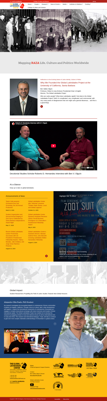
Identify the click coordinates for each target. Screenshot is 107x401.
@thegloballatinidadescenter (37, 388)
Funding (87, 4)
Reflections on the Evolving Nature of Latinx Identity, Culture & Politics (60, 79)
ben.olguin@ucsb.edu (35, 375)
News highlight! (80, 226)
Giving (31, 365)
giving (94, 1)
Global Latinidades (17, 6)
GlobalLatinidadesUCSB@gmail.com (17, 378)
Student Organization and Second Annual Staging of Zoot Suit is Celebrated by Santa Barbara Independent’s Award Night (15, 218)
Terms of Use (66, 399)
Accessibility (57, 399)
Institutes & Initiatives (76, 4)
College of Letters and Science (41, 1)
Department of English (14, 382)
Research (44, 4)
